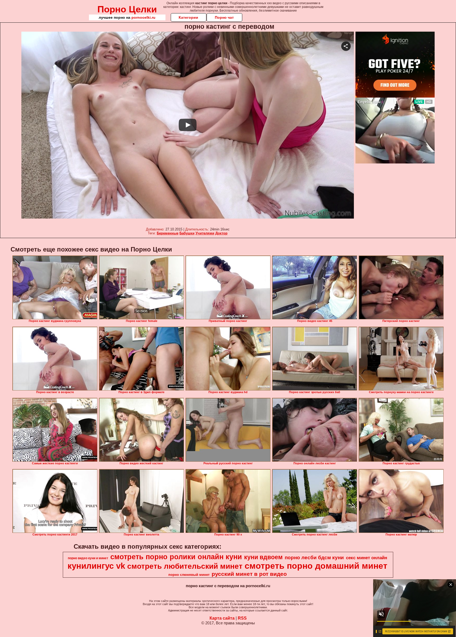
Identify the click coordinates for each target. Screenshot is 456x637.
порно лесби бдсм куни (314, 557)
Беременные (167, 233)
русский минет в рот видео (249, 574)
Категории (188, 17)
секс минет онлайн (366, 557)
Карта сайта (222, 618)
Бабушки (186, 233)
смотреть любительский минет (185, 566)
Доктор (221, 233)
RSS (242, 618)
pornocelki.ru (143, 17)
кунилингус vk (96, 565)
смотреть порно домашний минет (316, 566)
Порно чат (224, 17)
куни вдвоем (263, 557)
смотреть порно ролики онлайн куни (176, 557)
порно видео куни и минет (88, 558)
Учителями (205, 233)
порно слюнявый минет (189, 575)
